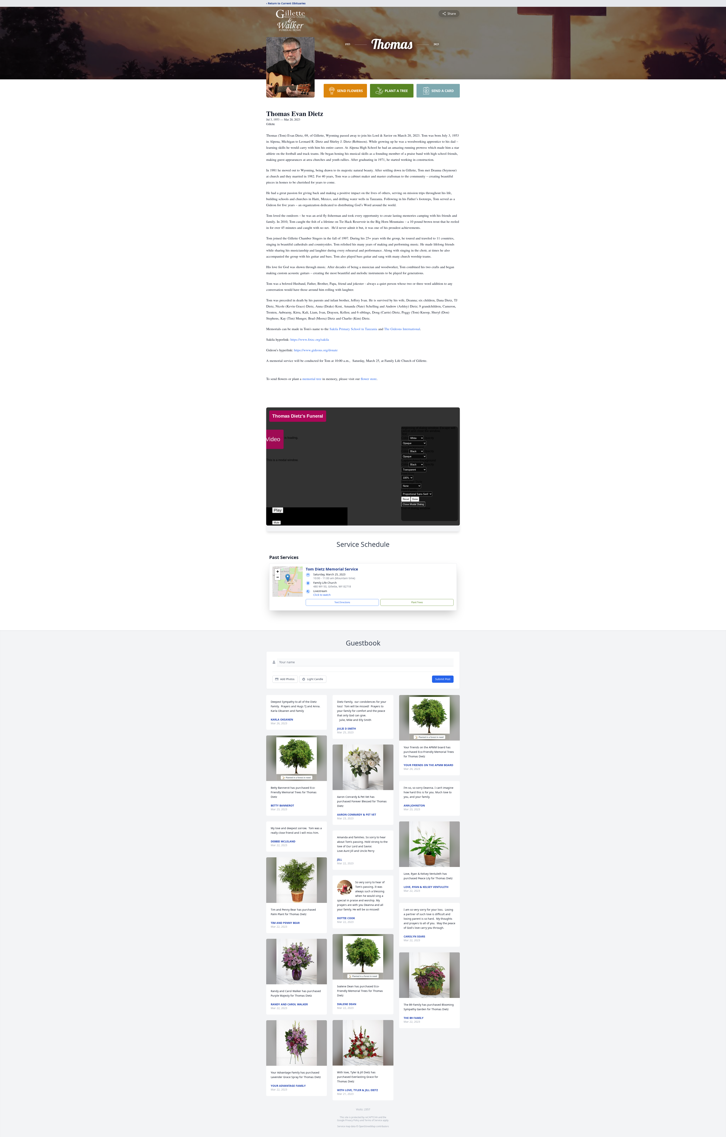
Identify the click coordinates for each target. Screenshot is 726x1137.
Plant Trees (417, 602)
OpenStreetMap (367, 1126)
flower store (369, 378)
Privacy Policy (352, 1120)
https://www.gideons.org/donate (316, 350)
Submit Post (442, 679)
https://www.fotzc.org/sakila (309, 339)
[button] (287, 578)
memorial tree (311, 378)
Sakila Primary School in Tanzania (353, 329)
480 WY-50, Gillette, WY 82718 (332, 586)
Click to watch (322, 595)
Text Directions (342, 602)
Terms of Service (373, 1120)
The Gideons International (402, 329)
